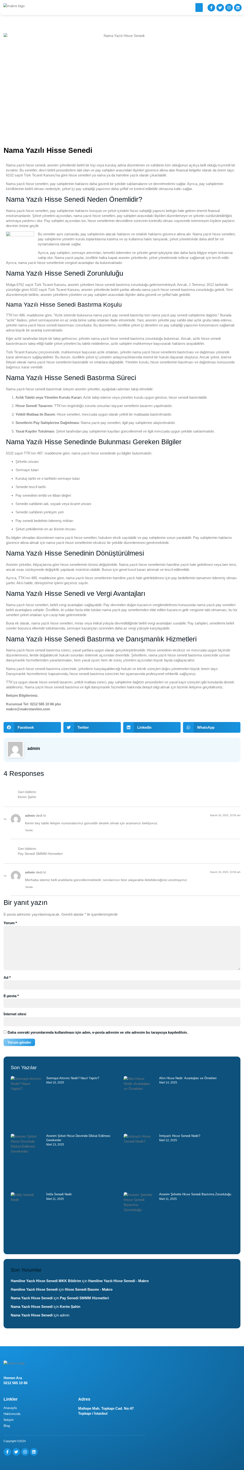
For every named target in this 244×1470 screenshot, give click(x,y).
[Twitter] (220, 7)
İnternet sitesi (15, 1014)
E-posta (11, 996)
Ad (7, 977)
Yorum (10, 923)
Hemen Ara (13, 1378)
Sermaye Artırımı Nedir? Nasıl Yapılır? (72, 1078)
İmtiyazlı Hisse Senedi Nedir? (179, 1136)
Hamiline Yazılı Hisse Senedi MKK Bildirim (46, 1281)
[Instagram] (229, 7)
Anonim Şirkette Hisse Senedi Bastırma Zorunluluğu (195, 1194)
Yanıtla (29, 830)
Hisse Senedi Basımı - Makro (88, 1289)
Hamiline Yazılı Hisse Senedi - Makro (118, 1281)
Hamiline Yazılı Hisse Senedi (34, 1289)
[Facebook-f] (211, 7)
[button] (199, 7)
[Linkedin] (238, 7)
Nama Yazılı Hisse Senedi (32, 1298)
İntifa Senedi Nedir (59, 1194)
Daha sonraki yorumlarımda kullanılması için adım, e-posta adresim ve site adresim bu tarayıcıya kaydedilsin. (98, 1032)
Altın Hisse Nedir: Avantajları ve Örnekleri (188, 1078)
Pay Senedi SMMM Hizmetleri (40, 854)
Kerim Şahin (27, 797)
